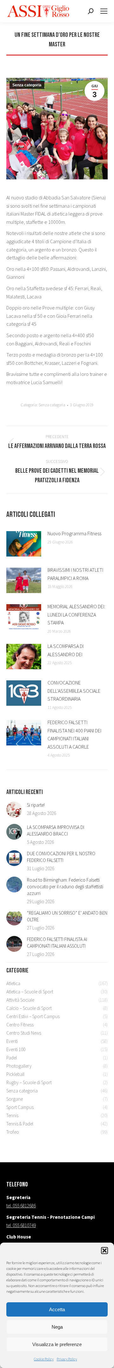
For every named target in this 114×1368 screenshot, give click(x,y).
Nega (57, 1327)
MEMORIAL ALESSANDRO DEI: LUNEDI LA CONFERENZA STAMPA (76, 614)
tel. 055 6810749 (21, 1225)
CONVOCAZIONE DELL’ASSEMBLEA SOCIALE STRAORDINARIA (74, 690)
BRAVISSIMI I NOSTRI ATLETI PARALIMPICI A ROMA (75, 574)
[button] (104, 1250)
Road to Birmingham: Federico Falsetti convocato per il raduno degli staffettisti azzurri (65, 886)
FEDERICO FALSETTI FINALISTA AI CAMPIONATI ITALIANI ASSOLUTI (57, 942)
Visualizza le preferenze (57, 1344)
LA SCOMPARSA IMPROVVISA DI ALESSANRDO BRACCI (55, 830)
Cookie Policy (44, 1359)
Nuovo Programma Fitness (74, 533)
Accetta (57, 1309)
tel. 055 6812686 (21, 1206)
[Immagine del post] (23, 544)
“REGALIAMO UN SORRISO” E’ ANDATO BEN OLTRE (67, 916)
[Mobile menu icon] (104, 11)
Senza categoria (26, 85)
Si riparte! (36, 805)
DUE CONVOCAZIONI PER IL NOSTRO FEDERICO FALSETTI (61, 857)
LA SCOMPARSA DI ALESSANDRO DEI (66, 650)
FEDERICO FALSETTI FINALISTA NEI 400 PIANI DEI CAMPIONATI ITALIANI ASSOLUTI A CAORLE (74, 734)
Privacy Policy (67, 1359)
